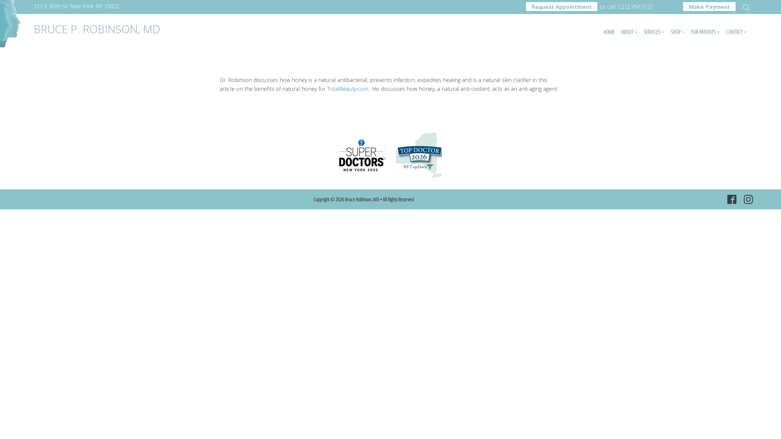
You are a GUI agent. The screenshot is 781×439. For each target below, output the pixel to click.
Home (609, 31)
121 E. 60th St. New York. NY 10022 (76, 6)
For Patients (703, 31)
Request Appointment (561, 6)
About (627, 31)
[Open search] (746, 8)
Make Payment (709, 6)
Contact (734, 31)
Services (652, 31)
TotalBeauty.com (347, 88)
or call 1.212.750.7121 (626, 6)
